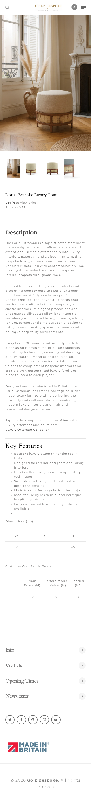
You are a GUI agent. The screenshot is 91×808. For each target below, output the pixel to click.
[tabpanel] (45, 83)
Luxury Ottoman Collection (27, 429)
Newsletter (16, 696)
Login (10, 202)
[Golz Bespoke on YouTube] (56, 719)
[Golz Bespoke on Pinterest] (33, 719)
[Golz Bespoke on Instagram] (44, 719)
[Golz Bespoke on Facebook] (21, 719)
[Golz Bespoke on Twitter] (10, 719)
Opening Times (21, 681)
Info (9, 650)
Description (21, 232)
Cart (74, 7)
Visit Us (13, 665)
